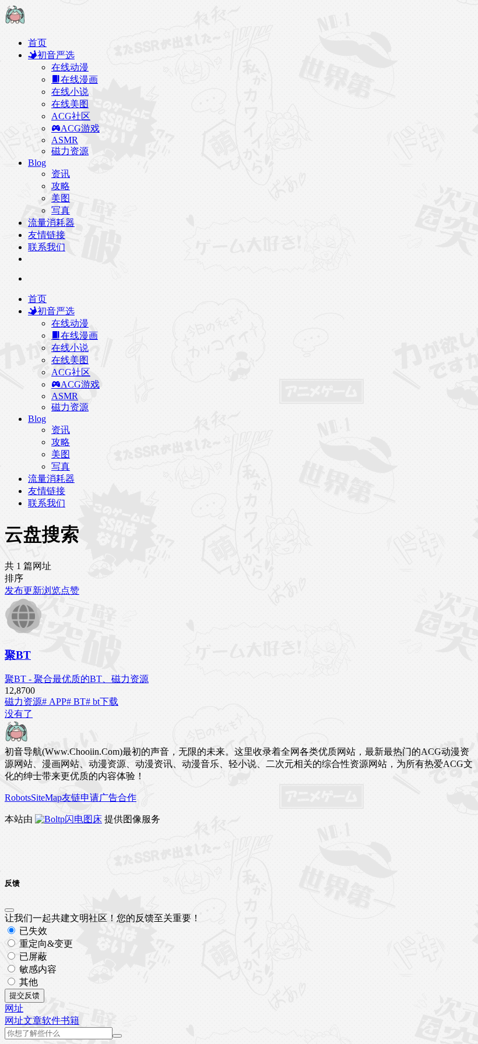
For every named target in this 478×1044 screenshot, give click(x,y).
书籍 (70, 1020)
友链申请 (80, 797)
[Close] (9, 910)
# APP (54, 701)
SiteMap (46, 797)
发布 (14, 590)
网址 (14, 1020)
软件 (51, 1020)
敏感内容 (37, 969)
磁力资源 (23, 701)
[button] (14, 1008)
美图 (60, 198)
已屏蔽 (32, 956)
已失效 (32, 931)
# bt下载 (102, 701)
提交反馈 (24, 995)
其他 (27, 982)
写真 (60, 210)
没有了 (19, 714)
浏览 (51, 590)
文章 (32, 1020)
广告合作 (117, 797)
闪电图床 (83, 819)
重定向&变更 (45, 944)
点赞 (70, 590)
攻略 (60, 186)
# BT (76, 701)
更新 (32, 590)
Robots (18, 797)
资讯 (60, 174)
